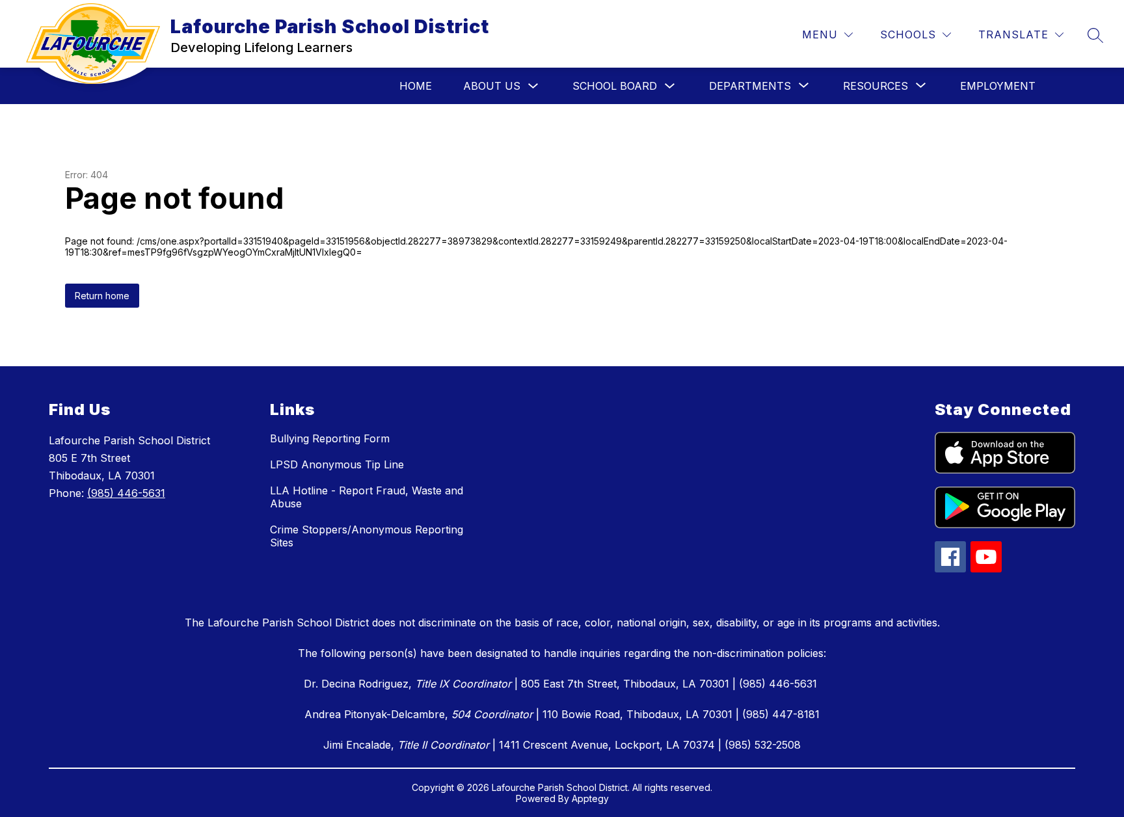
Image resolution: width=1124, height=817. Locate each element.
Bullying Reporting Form (330, 438)
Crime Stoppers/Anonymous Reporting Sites (366, 536)
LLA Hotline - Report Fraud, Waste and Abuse (366, 497)
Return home (102, 295)
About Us (491, 85)
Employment (998, 85)
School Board (614, 85)
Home (415, 85)
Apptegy (590, 798)
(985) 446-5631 (126, 493)
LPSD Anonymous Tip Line (337, 464)
